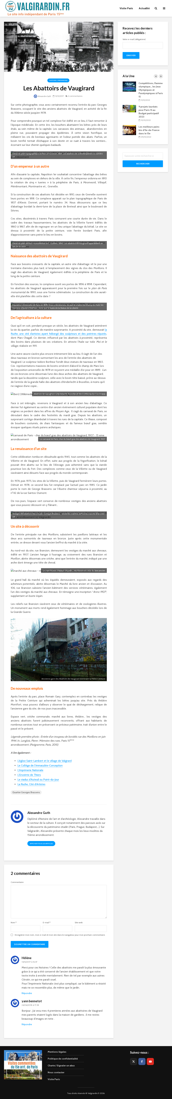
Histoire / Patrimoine (58, 80)
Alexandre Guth (44, 96)
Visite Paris (54, 1079)
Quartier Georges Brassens (26, 792)
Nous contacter (56, 1072)
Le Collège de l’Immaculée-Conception (40, 765)
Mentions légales (57, 1051)
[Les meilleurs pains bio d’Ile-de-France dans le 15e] (129, 129)
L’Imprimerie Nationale (30, 770)
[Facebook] (141, 1061)
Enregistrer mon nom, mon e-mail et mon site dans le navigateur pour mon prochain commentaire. (60, 935)
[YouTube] (150, 1061)
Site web (78, 923)
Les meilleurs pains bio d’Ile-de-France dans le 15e (149, 130)
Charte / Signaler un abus (61, 1065)
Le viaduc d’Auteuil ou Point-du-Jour (38, 779)
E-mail (46, 923)
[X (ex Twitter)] (133, 1061)
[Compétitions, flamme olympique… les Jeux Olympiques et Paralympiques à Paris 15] (129, 86)
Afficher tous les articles (41, 844)
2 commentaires (75, 96)
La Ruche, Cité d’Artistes (31, 784)
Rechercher (142, 163)
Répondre (27, 993)
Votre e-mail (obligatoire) (134, 39)
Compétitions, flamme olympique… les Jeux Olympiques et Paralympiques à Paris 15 (151, 90)
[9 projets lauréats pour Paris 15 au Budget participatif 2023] (129, 108)
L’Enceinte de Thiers (29, 774)
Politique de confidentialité (63, 1058)
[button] (165, 4)
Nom (13, 923)
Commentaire (17, 882)
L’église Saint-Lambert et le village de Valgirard (44, 760)
